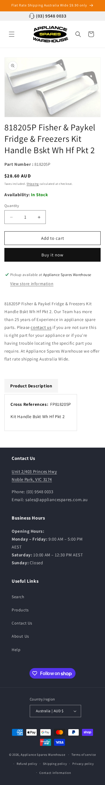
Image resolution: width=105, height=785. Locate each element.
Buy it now (52, 255)
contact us (41, 327)
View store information (31, 283)
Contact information (55, 773)
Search (18, 596)
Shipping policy (55, 764)
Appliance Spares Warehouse (43, 755)
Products (20, 610)
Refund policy (27, 764)
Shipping (33, 184)
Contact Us (22, 623)
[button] (11, 34)
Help (16, 649)
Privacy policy (83, 764)
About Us (20, 636)
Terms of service (83, 755)
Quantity (11, 205)
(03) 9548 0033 (51, 16)
